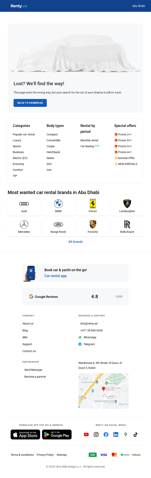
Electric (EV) (20, 158)
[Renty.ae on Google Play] (57, 434)
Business (18, 152)
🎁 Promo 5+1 (123, 140)
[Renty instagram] (96, 434)
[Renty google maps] (126, 434)
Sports (17, 146)
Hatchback (53, 152)
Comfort (18, 169)
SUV (49, 163)
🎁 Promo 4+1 (123, 152)
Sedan (50, 158)
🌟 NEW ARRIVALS (125, 163)
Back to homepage (30, 102)
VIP (15, 175)
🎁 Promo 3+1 (123, 146)
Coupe (50, 146)
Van (49, 169)
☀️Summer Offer (124, 158)
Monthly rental (89, 140)
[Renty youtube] (86, 434)
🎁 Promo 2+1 (123, 134)
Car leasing (89, 146)
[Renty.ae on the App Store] (25, 434)
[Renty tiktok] (135, 434)
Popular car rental (24, 134)
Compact (52, 134)
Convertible (53, 140)
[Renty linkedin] (116, 434)
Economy (18, 163)
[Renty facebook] (106, 434)
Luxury (17, 140)
